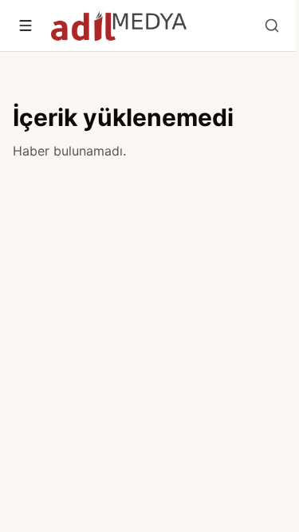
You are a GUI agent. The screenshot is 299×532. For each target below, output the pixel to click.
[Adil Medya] (119, 25)
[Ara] (272, 25)
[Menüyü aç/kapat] (25, 25)
